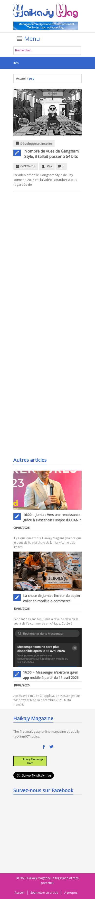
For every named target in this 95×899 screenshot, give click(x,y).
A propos (70, 893)
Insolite (46, 143)
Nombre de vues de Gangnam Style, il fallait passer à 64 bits (51, 153)
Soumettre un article (44, 893)
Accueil (21, 78)
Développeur (30, 143)
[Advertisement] (49, 424)
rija (49, 166)
